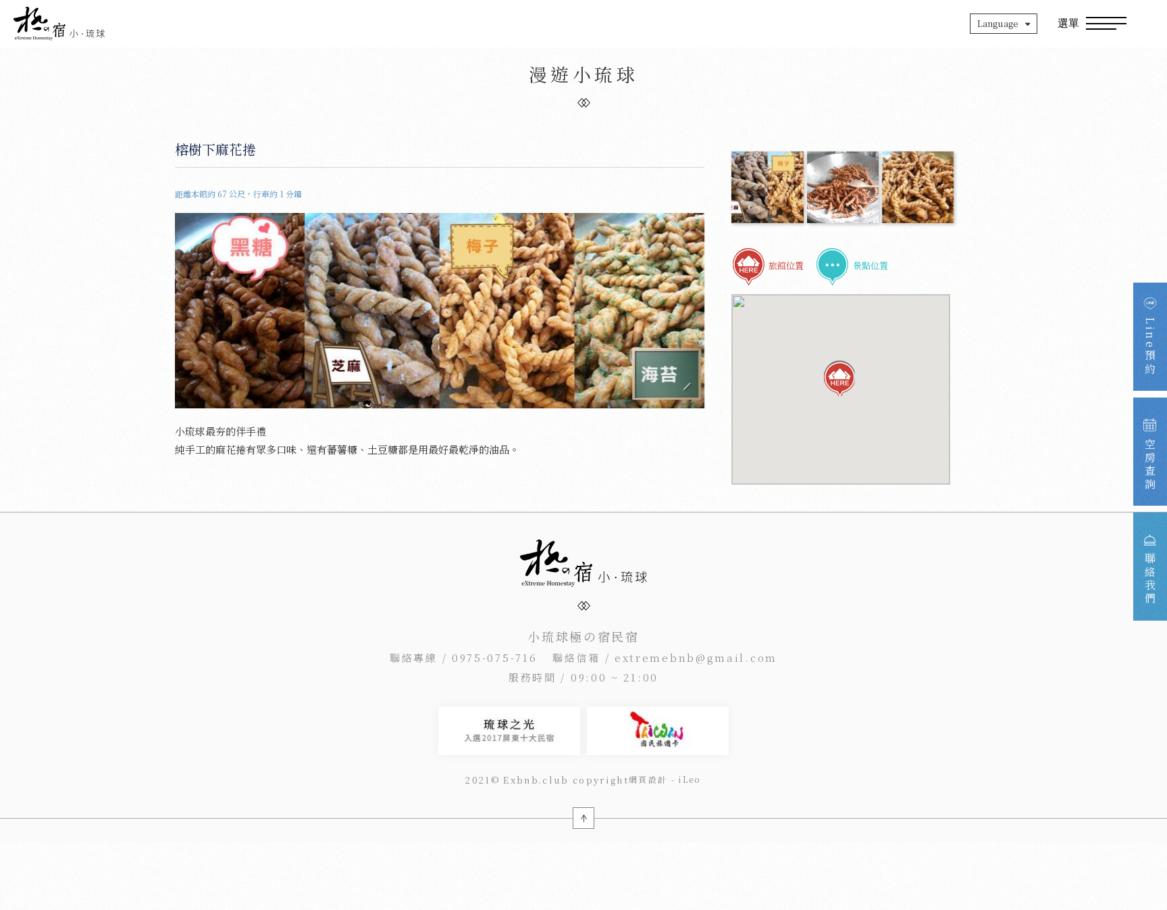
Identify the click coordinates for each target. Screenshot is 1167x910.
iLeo (690, 779)
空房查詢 (1150, 464)
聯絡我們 (1150, 578)
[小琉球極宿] (59, 24)
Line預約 (1150, 346)
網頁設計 (648, 779)
